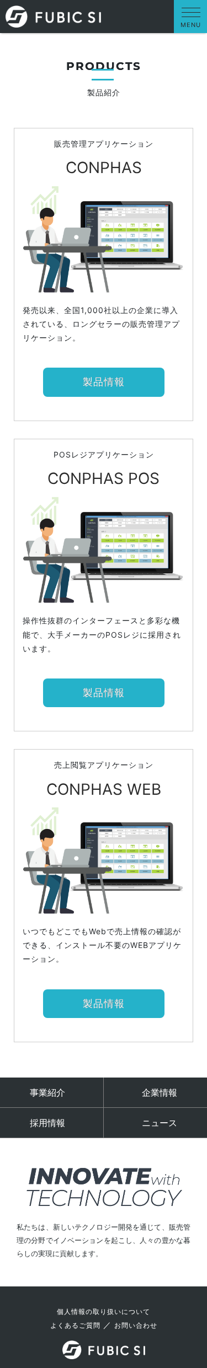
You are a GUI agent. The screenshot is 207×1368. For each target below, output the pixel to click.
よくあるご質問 (75, 1325)
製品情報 (104, 382)
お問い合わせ (135, 1325)
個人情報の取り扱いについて (103, 1311)
